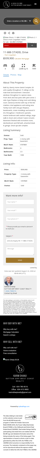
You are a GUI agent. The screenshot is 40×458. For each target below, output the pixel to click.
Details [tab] (6, 75)
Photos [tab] (13, 75)
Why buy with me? (10, 329)
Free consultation (10, 353)
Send (20, 260)
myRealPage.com (23, 406)
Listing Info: (9, 163)
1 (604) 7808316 (10, 291)
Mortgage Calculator (11, 332)
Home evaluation (9, 351)
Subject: (9, 236)
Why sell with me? (10, 348)
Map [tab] (19, 75)
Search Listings (9, 335)
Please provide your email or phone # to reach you (19, 228)
